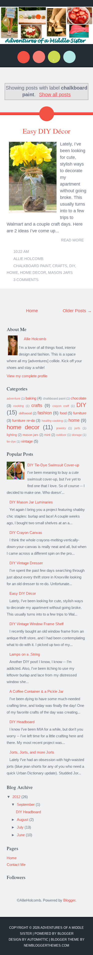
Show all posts (55, 94)
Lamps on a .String (24, 654)
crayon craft (60, 406)
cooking (18, 406)
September (26, 804)
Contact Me (16, 864)
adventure (13, 398)
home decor (33, 272)
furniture (79, 413)
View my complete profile (27, 376)
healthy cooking (52, 421)
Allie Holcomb (28, 259)
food (63, 413)
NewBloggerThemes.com (46, 945)
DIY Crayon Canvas (25, 532)
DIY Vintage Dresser (26, 563)
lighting (12, 435)
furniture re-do (23, 420)
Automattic (37, 939)
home (12, 272)
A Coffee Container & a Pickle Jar (36, 691)
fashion (44, 412)
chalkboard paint (31, 266)
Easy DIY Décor (46, 131)
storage (77, 435)
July (21, 827)
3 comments (25, 280)
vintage (27, 441)
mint (47, 435)
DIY (72, 266)
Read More (72, 240)
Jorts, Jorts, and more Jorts (31, 752)
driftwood (25, 413)
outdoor (61, 435)
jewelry (61, 428)
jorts (77, 428)
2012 (16, 797)
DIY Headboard (21, 722)
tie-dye (11, 441)
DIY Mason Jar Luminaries (31, 502)
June (21, 835)
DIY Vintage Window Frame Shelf (36, 624)
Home (32, 310)
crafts (59, 266)
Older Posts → (77, 310)
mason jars (60, 272)
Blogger (69, 900)
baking (31, 398)
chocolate (78, 398)
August (23, 819)
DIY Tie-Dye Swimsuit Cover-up (53, 465)
